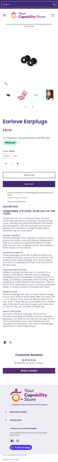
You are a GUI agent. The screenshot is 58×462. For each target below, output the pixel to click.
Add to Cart (29, 175)
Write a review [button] (29, 370)
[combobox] (27, 4)
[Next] (53, 61)
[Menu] (4, 15)
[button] (52, 15)
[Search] (54, 4)
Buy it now (29, 184)
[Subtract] (6, 164)
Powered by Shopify (11, 460)
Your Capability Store (11, 455)
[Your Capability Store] (28, 15)
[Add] (18, 164)
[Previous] (5, 61)
